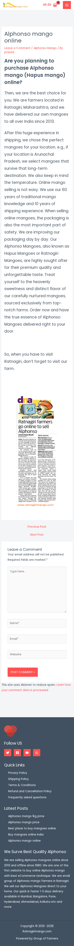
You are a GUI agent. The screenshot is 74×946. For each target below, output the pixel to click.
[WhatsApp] (36, 752)
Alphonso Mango (45, 48)
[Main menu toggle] (67, 5)
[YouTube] (27, 752)
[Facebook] (17, 752)
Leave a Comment (17, 48)
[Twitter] (7, 752)
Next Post (37, 534)
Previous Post (37, 526)
